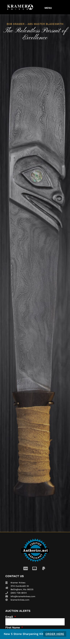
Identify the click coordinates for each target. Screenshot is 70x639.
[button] (48, 7)
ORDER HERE (54, 634)
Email (9, 617)
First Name (13, 627)
